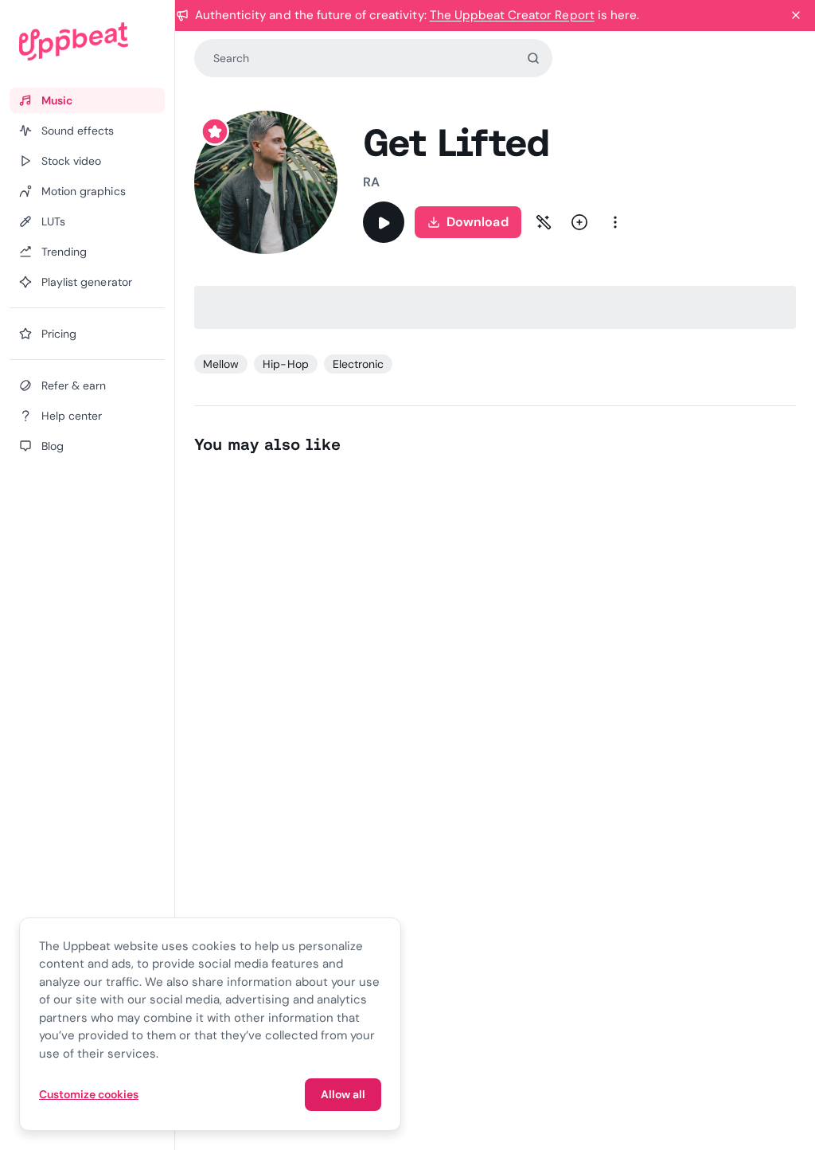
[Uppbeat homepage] (87, 41)
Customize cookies (88, 1094)
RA (371, 182)
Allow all (343, 1094)
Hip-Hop (285, 364)
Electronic (358, 364)
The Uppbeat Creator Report (512, 15)
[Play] (383, 222)
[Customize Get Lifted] (543, 222)
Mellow (221, 364)
